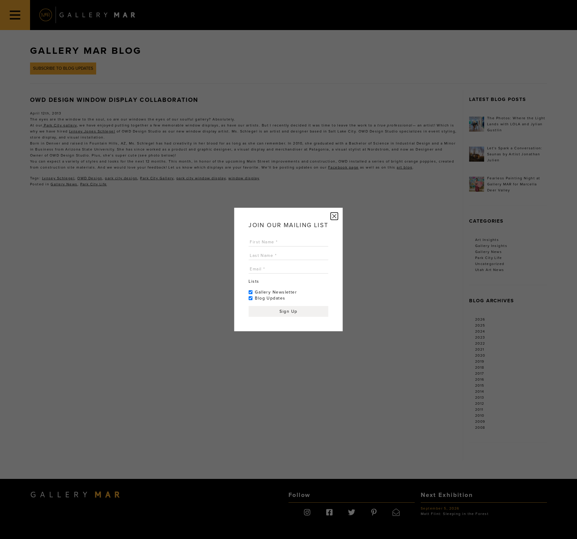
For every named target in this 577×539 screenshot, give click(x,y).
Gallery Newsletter (276, 292)
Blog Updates (270, 298)
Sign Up (288, 311)
